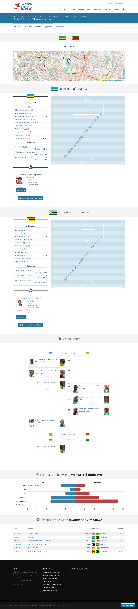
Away (98, 529)
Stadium (30, 529)
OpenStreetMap (113, 80)
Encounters (60, 27)
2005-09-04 (17, 544)
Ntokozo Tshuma (85, 397)
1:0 (120, 551)
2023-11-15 (17, 537)
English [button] (120, 4)
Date (15, 529)
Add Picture (21, 190)
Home (93, 529)
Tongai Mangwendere (86, 409)
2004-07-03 (17, 548)
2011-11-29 (17, 541)
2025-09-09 (17, 534)
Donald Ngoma (84, 411)
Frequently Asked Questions (51, 575)
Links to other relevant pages (52, 572)
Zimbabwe (39, 27)
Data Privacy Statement (50, 590)
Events (49, 27)
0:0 (120, 537)
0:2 (120, 548)
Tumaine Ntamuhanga (43, 359)
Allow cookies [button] (128, 605)
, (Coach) (30, 175)
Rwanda (29, 27)
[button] (69, 61)
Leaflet (105, 80)
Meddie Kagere (40, 382)
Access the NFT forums (50, 578)
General (19, 27)
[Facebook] (123, 9)
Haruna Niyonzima (41, 373)
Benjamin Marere (85, 386)
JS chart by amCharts (33, 485)
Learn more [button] (65, 605)
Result (120, 529)
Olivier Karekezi (40, 362)
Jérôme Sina (39, 420)
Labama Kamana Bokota (44, 371)
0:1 (120, 534)
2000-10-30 (17, 551)
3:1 (120, 544)
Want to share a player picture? (52, 584)
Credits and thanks (48, 581)
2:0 (120, 541)
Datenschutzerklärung (49, 587)
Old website (110, 4)
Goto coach (31, 198)
